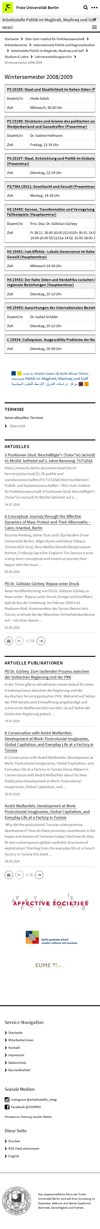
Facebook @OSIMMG (26, 1107)
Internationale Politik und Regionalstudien (64, 45)
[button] (9, 641)
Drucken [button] (14, 1141)
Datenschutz (17, 1062)
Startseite (12, 39)
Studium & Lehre (16, 56)
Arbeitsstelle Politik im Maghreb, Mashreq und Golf (47, 50)
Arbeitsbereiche (16, 45)
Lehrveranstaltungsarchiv (53, 56)
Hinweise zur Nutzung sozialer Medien (28, 1117)
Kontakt (14, 1047)
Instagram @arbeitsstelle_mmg (34, 1099)
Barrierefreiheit (19, 1070)
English (13, 1156)
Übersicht (17, 425)
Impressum (16, 1055)
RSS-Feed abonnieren (23, 1148)
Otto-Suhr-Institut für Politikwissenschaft (54, 39)
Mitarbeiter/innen (20, 1040)
